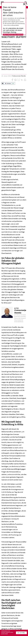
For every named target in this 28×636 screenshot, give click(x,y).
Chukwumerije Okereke (19, 76)
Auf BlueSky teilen (18, 79)
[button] (8, 83)
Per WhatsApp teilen (15, 79)
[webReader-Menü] (3, 83)
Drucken (25, 79)
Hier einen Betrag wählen (13, 34)
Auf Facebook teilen (12, 79)
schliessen (24, 4)
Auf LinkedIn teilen (21, 79)
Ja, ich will (21, 633)
